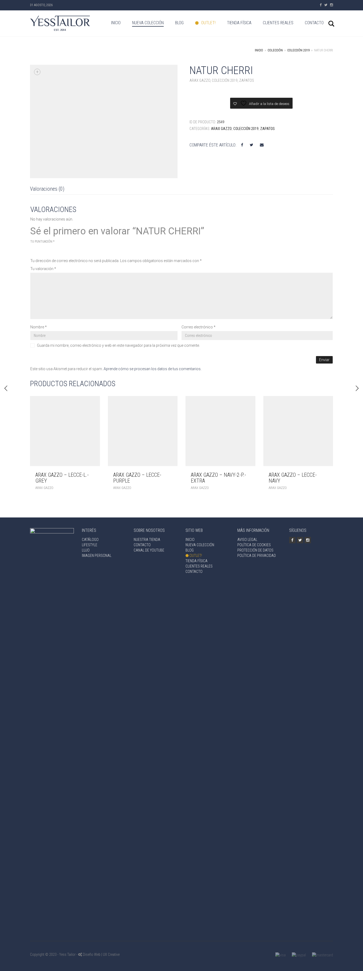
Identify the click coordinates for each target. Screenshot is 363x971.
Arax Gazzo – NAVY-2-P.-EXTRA (218, 478)
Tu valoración (43, 269)
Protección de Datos (255, 550)
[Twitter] (325, 5)
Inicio (116, 22)
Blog (179, 22)
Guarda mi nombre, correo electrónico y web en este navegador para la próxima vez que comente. (118, 345)
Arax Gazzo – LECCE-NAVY (293, 478)
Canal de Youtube (149, 550)
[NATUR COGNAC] (357, 388)
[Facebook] (321, 5)
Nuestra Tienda (147, 539)
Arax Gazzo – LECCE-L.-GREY (62, 478)
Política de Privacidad (256, 555)
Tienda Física (239, 22)
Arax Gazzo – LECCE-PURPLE (137, 478)
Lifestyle (89, 545)
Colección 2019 (298, 50)
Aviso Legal (247, 539)
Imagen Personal (96, 555)
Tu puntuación (42, 241)
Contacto (314, 22)
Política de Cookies (254, 545)
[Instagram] (331, 5)
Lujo (86, 550)
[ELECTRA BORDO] (6, 388)
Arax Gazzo (199, 80)
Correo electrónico (199, 327)
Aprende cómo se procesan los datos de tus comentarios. (152, 369)
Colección (275, 50)
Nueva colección (148, 22)
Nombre (38, 327)
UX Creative (111, 954)
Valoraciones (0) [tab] (47, 189)
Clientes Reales (278, 22)
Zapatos (246, 80)
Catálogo (90, 539)
